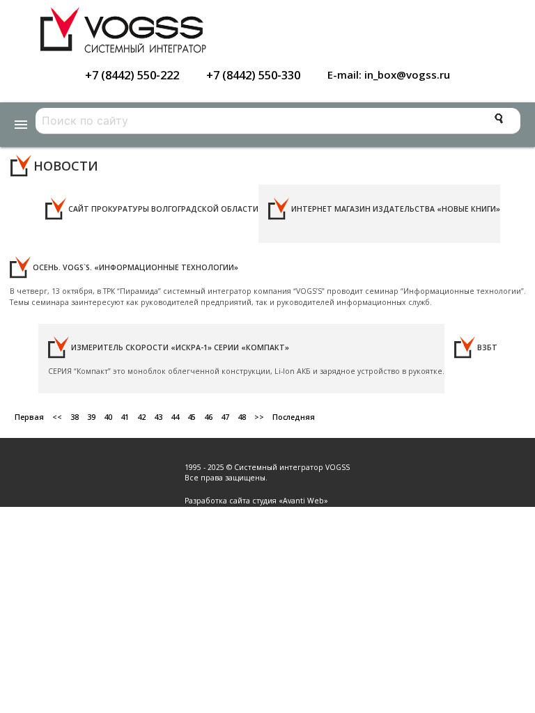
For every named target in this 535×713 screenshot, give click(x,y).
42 (141, 417)
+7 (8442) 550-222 (132, 75)
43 (158, 417)
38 (74, 417)
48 (242, 417)
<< (57, 417)
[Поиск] (498, 118)
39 (91, 417)
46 (208, 417)
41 (125, 417)
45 (191, 417)
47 (225, 417)
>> (259, 417)
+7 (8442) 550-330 (253, 75)
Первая (29, 417)
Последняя (293, 417)
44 (175, 417)
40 (108, 417)
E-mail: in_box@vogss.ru (388, 74)
